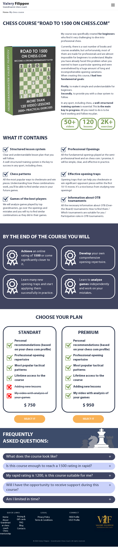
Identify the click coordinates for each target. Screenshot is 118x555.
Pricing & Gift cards (21, 518)
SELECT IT (29, 419)
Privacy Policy (44, 517)
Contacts (21, 529)
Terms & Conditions (44, 520)
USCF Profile (74, 520)
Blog (21, 526)
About (5, 520)
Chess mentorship (5, 532)
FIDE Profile (74, 517)
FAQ (21, 523)
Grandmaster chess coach (6, 525)
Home (5, 12)
